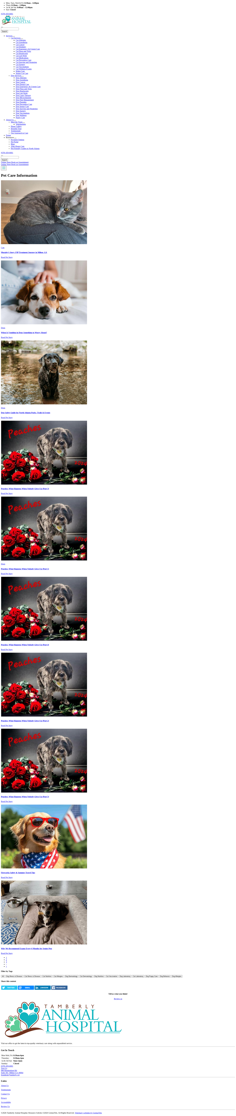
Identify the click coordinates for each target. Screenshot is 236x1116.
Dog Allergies (21, 78)
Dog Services (16, 76)
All (3, 976)
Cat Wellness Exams (24, 69)
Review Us (5, 1106)
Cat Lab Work (21, 56)
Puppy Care (20, 118)
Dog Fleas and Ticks (24, 89)
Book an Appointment (20, 162)
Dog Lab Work (22, 93)
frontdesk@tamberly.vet (10, 1075)
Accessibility (6, 1102)
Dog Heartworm (22, 91)
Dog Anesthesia (22, 80)
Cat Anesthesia (21, 42)
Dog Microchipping (23, 98)
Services (9, 36)
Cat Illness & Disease (32, 976)
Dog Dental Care (22, 84)
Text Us (4, 1068)
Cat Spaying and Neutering (26, 62)
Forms (8, 135)
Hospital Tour (16, 129)
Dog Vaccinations (23, 113)
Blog (13, 144)
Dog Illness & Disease (14, 976)
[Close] (2, 27)
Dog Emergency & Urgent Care (28, 87)
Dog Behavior (165, 976)
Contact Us (5, 1094)
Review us (118, 999)
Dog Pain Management (25, 100)
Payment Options (17, 140)
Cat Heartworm (22, 53)
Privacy (4, 1098)
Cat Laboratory (138, 976)
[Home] (16, 24)
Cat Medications (22, 58)
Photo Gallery (16, 126)
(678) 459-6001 (7, 14)
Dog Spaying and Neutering (27, 109)
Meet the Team (17, 122)
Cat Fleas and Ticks (23, 51)
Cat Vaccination (111, 976)
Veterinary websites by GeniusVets (88, 1113)
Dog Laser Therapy (23, 95)
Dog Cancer (20, 82)
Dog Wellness (21, 115)
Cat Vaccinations (22, 67)
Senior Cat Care (22, 73)
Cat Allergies (21, 40)
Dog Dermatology (71, 976)
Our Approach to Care (19, 133)
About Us (10, 120)
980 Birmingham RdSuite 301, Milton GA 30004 (12, 1071)
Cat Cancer (20, 45)
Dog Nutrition (99, 976)
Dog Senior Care (22, 106)
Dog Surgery (21, 111)
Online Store (6, 162)
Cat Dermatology (86, 976)
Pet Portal (14, 142)
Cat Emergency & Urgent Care (28, 49)
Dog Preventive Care (24, 104)
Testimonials (16, 131)
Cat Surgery (20, 64)
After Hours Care (17, 146)
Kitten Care (20, 71)
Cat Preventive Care (23, 60)
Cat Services (16, 38)
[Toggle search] (2, 155)
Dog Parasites (21, 102)
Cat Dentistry (21, 47)
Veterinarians (21, 124)
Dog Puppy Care (152, 976)
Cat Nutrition (47, 976)
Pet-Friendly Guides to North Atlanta (25, 148)
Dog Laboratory (125, 976)
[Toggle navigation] (4, 168)
